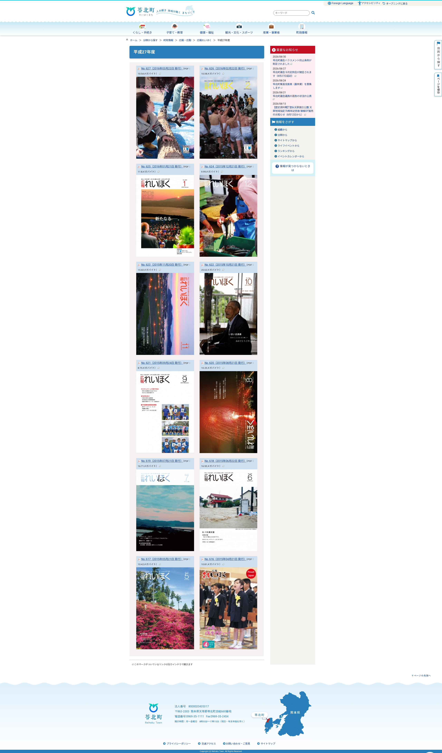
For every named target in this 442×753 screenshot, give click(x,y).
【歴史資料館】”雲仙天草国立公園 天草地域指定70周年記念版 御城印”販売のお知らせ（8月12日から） (293, 111)
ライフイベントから (288, 145)
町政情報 (168, 40)
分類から (282, 135)
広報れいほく (204, 40)
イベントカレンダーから (291, 156)
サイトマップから (287, 140)
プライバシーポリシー (178, 743)
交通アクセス (208, 743)
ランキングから (286, 151)
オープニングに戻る (396, 3)
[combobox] (291, 13)
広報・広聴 (185, 40)
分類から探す (150, 40)
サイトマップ (267, 743)
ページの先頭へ (422, 675)
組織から (282, 129)
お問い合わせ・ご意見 (238, 743)
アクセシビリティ (371, 3)
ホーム (133, 40)
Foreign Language (342, 3)
